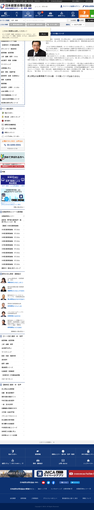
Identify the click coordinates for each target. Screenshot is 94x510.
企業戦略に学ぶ (6, 68)
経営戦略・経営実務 (7, 52)
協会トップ (41, 489)
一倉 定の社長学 (7, 404)
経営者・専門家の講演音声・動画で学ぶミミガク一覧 (11, 221)
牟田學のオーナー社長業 (9, 435)
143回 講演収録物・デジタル (11, 260)
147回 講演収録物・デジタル (11, 245)
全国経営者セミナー (8, 216)
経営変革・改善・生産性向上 (10, 76)
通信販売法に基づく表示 (70, 498)
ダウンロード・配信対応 (9, 49)
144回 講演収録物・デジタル (11, 256)
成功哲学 (4, 359)
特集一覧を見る (19, 207)
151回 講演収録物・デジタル (11, 229)
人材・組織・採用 (7, 344)
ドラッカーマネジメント (9, 416)
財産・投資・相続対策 (9, 356)
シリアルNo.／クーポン (12, 136)
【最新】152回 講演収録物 (10, 225)
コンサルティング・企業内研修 (60, 489)
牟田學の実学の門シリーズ (9, 103)
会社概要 (13, 498)
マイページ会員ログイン (71, 6)
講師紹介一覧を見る (18, 331)
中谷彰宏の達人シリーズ (9, 427)
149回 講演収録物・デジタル (11, 237)
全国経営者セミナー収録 (9, 41)
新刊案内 (7, 120)
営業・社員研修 (6, 79)
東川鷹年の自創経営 (8, 423)
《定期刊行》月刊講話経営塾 (10, 45)
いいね (65, 482)
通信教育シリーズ (7, 367)
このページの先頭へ (47, 442)
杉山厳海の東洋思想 (8, 420)
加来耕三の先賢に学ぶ (9, 431)
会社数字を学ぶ (6, 348)
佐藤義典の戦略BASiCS (9, 408)
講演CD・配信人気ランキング (11, 268)
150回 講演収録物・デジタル (11, 233)
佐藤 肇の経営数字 (8, 393)
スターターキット (7, 379)
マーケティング (6, 64)
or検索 (82, 20)
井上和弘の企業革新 (8, 389)
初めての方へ (9, 113)
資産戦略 (4, 83)
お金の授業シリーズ (7, 91)
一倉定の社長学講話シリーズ (10, 99)
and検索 (73, 20)
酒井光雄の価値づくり (9, 396)
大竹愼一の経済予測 (8, 412)
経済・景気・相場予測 (8, 72)
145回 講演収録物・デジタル (11, 252)
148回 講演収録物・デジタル (11, 241)
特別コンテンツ (10, 132)
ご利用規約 (34, 498)
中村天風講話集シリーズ (9, 95)
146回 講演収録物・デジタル (11, 249)
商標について (87, 498)
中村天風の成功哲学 (8, 400)
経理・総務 (5, 363)
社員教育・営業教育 (8, 371)
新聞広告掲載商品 (10, 124)
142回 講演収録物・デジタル (11, 264)
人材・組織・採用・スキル (9, 56)
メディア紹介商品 (9, 128)
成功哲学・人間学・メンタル (10, 87)
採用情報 (23, 498)
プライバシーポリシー (50, 498)
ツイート (75, 482)
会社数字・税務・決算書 (9, 60)
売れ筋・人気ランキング (12, 117)
